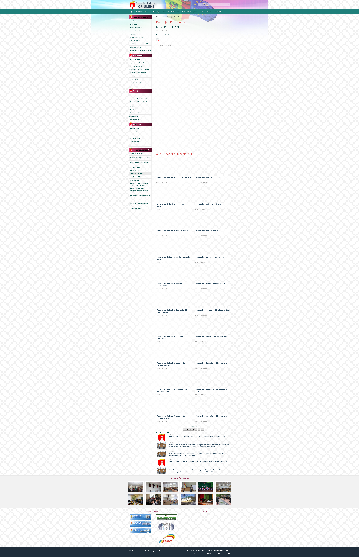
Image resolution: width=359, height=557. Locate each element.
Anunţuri (131, 109)
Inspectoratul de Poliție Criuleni (138, 63)
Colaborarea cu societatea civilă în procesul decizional (139, 204)
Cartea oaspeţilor (189, 11)
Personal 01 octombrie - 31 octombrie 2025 (211, 417)
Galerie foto (206, 11)
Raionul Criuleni (142, 11)
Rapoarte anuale (134, 141)
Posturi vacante (134, 119)
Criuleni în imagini (179, 478)
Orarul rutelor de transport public (139, 85)
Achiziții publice (133, 116)
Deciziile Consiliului (135, 177)
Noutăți (131, 106)
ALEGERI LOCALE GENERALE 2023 (138, 102)
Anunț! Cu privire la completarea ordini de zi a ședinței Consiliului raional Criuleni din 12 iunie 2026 (198, 461)
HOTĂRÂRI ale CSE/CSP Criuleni (139, 98)
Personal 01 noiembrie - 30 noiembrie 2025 (211, 390)
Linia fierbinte (133, 131)
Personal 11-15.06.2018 (167, 39)
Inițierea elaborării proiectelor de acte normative (139, 163)
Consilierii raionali (134, 40)
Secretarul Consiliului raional (137, 31)
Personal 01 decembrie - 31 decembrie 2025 (211, 364)
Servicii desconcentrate (136, 66)
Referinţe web (133, 79)
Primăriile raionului (134, 59)
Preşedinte (132, 21)
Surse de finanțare (134, 95)
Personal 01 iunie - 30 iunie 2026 (208, 204)
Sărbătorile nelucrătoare (136, 82)
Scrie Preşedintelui (171, 11)
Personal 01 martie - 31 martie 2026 (210, 283)
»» (202, 429)
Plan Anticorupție (134, 128)
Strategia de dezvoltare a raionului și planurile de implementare (139, 158)
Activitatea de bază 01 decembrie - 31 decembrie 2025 (172, 364)
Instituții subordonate (135, 47)
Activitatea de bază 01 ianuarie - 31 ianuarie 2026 (171, 337)
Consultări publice (134, 167)
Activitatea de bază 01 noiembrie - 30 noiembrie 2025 (172, 390)
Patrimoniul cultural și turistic (137, 72)
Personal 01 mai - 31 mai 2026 (207, 230)
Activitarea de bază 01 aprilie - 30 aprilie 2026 (173, 258)
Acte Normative (134, 170)
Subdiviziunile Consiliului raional (140, 51)
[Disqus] (193, 75)
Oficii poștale (133, 76)
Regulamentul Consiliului (136, 37)
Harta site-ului (218, 550)
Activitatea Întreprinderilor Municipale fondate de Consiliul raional (138, 190)
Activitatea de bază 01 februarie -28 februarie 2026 (172, 311)
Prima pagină (160, 17)
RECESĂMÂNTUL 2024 (136, 154)
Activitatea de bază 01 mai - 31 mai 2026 (173, 230)
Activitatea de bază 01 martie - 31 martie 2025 (171, 284)
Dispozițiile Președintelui (136, 173)
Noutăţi (156, 11)
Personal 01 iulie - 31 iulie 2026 (208, 178)
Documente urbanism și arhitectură (139, 200)
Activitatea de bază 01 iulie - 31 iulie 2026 (174, 178)
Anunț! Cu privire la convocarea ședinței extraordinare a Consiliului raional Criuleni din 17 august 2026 (199, 436)
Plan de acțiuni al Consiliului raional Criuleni (139, 195)
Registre (131, 135)
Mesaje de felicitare (135, 113)
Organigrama (133, 34)
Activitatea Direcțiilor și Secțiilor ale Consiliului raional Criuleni (139, 184)
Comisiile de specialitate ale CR (138, 44)
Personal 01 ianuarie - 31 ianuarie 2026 (211, 336)
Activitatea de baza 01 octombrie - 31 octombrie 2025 (172, 417)
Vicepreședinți (133, 24)
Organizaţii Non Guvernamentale (139, 69)
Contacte (219, 11)
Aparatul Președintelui (135, 27)
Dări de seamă (133, 145)
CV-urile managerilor (135, 208)
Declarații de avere (135, 138)
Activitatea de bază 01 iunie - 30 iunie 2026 (172, 205)
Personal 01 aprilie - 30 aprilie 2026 (209, 257)
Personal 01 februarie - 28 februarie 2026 (212, 310)
